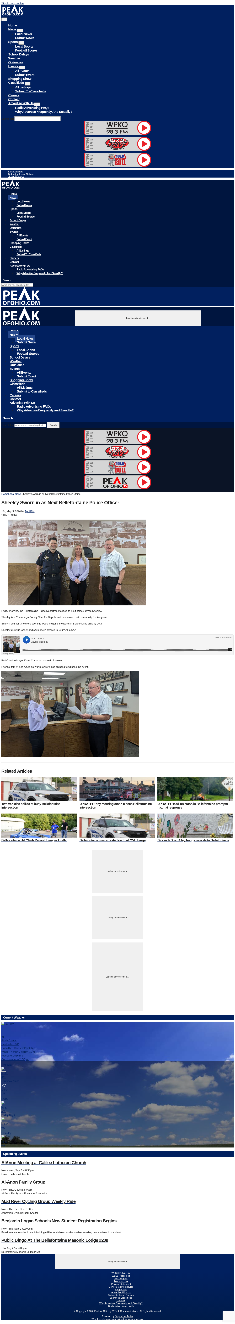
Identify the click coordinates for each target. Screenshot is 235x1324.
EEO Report (120, 1278)
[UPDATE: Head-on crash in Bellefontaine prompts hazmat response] (195, 789)
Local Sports (24, 46)
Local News (23, 34)
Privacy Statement (121, 1284)
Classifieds (16, 82)
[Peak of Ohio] (13, 14)
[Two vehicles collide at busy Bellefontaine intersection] (39, 789)
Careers (13, 95)
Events (13, 66)
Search (53, 425)
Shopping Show (19, 79)
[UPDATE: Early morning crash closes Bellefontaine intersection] (117, 789)
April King (30, 511)
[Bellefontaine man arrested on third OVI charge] (117, 826)
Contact (13, 99)
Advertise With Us (21, 103)
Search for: (7, 118)
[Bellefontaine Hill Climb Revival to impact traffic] (39, 826)
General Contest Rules (121, 1286)
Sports (13, 42)
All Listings (23, 87)
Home (12, 25)
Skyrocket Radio (124, 1316)
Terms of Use (121, 1281)
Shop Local (121, 1289)
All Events (22, 71)
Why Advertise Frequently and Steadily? (43, 111)
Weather (14, 58)
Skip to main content (12, 3)
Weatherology (135, 1319)
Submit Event (24, 75)
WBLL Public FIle (121, 1275)
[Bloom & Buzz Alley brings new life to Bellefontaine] (195, 826)
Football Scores (26, 50)
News (12, 29)
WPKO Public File (121, 1273)
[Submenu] (20, 30)
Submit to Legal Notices (21, 174)
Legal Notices (15, 171)
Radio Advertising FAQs (32, 108)
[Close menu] (4, 19)
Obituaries (15, 62)
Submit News (24, 38)
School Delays (18, 54)
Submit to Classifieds (30, 91)
